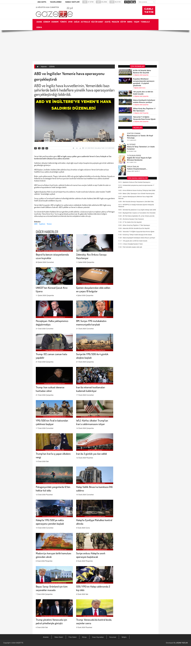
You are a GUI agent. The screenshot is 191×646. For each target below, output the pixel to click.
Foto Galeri (72, 637)
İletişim (124, 637)
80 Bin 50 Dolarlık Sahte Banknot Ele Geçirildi (142, 71)
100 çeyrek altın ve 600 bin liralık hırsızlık (143, 93)
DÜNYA (51, 66)
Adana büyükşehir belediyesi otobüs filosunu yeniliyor (144, 101)
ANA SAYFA (41, 2)
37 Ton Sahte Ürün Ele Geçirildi (130, 222)
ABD (38, 85)
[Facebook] (35, 148)
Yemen (49, 224)
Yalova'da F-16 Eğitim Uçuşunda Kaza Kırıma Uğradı (144, 118)
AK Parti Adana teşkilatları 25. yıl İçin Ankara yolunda (136, 216)
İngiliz (50, 85)
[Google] (43, 148)
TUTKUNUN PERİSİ (134, 144)
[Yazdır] (74, 148)
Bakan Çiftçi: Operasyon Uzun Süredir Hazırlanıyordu (136, 193)
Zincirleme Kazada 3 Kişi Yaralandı (131, 219)
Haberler (44, 66)
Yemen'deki (94, 85)
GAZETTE (19, 643)
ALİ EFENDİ (131, 133)
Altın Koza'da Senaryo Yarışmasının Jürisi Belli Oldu (136, 201)
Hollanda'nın (38, 178)
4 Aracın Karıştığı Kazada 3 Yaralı (130, 244)
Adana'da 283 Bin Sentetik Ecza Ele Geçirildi (134, 228)
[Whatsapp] (46, 148)
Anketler (46, 637)
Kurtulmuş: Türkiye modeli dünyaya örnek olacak (135, 234)
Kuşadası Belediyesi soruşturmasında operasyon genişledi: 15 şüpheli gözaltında (143, 82)
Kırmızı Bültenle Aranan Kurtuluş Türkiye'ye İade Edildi (136, 190)
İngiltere (42, 224)
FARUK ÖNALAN (133, 155)
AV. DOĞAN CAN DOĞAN (136, 166)
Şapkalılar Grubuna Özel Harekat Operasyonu (134, 182)
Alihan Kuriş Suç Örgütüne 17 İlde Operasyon (144, 109)
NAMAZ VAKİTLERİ (72, 2)
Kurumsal (112, 637)
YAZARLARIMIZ (56, 2)
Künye (84, 637)
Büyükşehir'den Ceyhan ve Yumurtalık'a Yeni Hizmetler (137, 213)
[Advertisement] (95, 45)
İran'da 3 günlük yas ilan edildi (91, 453)
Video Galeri (58, 637)
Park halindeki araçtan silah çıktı (130, 247)
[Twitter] (39, 148)
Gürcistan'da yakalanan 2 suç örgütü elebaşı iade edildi (137, 210)
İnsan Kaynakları (98, 637)
